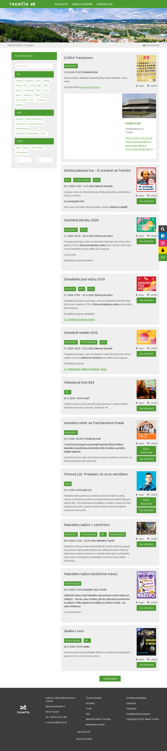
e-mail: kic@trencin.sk (56, 722)
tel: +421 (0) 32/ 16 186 (56, 717)
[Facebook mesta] (163, 235)
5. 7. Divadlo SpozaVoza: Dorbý (79, 319)
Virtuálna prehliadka (136, 697)
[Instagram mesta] (163, 243)
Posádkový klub (90, 72)
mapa (141, 538)
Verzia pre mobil (84, 738)
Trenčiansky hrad (92, 438)
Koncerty (71, 66)
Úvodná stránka (94, 697)
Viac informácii (146, 201)
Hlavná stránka (15, 45)
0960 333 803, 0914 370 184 (138, 138)
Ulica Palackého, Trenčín (103, 540)
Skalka (87, 646)
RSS (88, 713)
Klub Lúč (87, 490)
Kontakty (90, 703)
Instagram (131, 708)
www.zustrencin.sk (91, 87)
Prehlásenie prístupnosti (138, 713)
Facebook (131, 703)
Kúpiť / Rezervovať (146, 450)
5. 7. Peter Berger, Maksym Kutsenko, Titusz (85, 369)
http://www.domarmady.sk (139, 149)
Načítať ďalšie (110, 678)
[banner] (22, 4)
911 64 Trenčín (52, 711)
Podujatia (29, 45)
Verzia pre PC (84, 731)
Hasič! (86, 398)
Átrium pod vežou (104, 235)
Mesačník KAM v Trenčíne (98, 719)
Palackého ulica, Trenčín (94, 589)
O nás (89, 708)
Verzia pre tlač (152, 45)
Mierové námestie (104, 186)
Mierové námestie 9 (55, 706)
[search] (163, 228)
